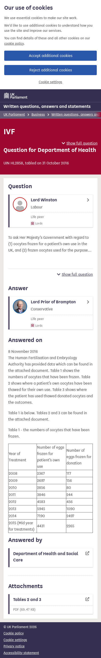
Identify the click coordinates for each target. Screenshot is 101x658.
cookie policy (14, 44)
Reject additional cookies (50, 70)
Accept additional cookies (50, 55)
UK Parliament (14, 115)
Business (38, 115)
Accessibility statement (21, 653)
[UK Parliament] (16, 95)
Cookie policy (14, 633)
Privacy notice (14, 646)
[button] (79, 143)
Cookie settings (50, 82)
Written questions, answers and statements (47, 106)
